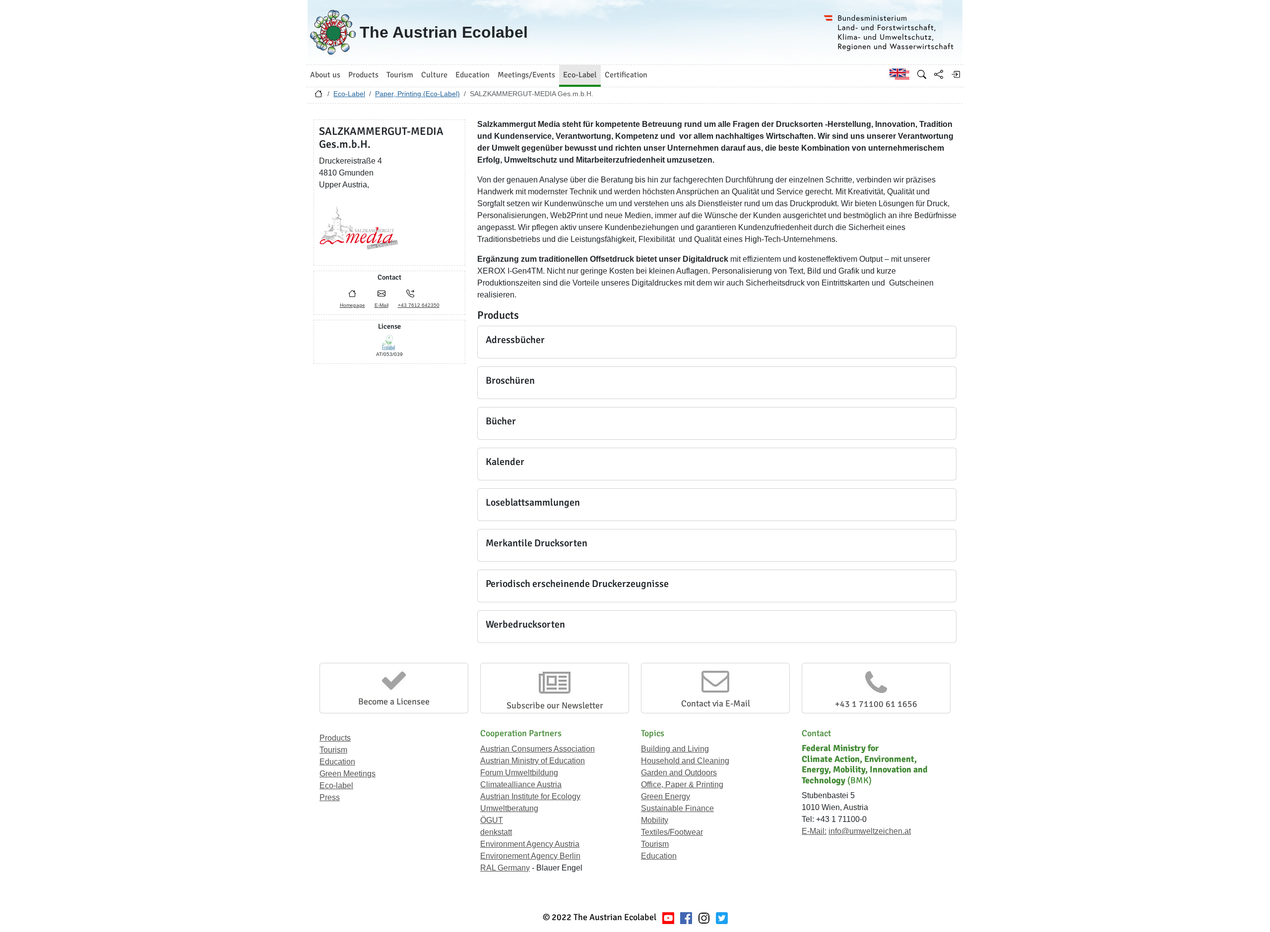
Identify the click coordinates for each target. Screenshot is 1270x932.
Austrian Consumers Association (537, 749)
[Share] (938, 74)
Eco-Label (349, 94)
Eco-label (336, 785)
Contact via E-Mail (715, 703)
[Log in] (955, 74)
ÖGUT (491, 820)
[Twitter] (722, 917)
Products (335, 738)
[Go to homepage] (318, 96)
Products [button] (363, 75)
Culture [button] (434, 75)
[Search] (921, 74)
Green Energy (665, 796)
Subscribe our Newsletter (555, 705)
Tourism (333, 750)
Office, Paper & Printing (682, 784)
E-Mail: (814, 831)
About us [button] (325, 75)
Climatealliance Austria (521, 784)
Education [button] (472, 75)
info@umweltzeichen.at (869, 831)
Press (329, 797)
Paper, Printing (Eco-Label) (417, 94)
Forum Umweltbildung (519, 772)
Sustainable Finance (677, 808)
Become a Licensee (394, 701)
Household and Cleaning (685, 761)
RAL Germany (505, 868)
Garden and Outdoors (679, 772)
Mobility (654, 820)
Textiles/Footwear (672, 832)
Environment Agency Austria (529, 844)
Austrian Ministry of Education (532, 761)
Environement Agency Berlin (530, 856)
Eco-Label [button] (580, 75)
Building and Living (675, 749)
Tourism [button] (399, 75)
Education (337, 761)
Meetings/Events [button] (526, 75)
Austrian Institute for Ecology (530, 796)
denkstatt (496, 832)
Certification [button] (626, 75)
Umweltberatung (509, 808)
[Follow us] (704, 917)
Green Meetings (347, 773)
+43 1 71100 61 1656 (876, 704)
